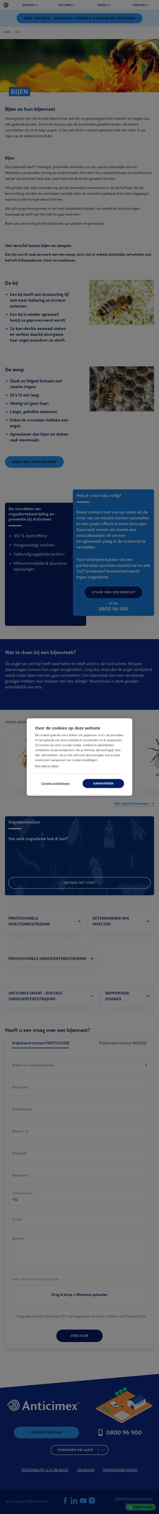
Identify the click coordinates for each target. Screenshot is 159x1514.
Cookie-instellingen (55, 783)
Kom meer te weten (46, 766)
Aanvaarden (103, 783)
